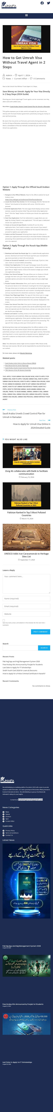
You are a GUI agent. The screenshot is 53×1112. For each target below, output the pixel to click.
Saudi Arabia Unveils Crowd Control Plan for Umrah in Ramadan (30, 106)
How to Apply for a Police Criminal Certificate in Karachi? (24, 673)
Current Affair (20, 78)
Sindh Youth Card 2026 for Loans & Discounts (20, 670)
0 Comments (39, 78)
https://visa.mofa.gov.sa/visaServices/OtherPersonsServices (23, 199)
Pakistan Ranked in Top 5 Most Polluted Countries (26, 514)
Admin (9, 75)
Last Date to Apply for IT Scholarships (17, 667)
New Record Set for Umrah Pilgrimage (16, 365)
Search (5, 644)
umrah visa (11, 394)
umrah (29, 392)
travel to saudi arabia (17, 392)
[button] (26, 15)
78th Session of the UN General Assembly (18, 370)
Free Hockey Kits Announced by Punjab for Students (23, 664)
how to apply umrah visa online (32, 381)
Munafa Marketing (26, 353)
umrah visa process (25, 397)
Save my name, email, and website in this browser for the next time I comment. (24, 624)
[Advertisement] (26, 158)
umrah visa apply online (38, 394)
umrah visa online (10, 397)
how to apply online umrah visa (24, 379)
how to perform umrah (16, 389)
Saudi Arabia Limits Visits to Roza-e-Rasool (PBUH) (20, 363)
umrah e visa (37, 392)
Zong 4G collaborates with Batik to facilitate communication (26, 472)
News (8, 78)
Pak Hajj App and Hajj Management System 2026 (21, 661)
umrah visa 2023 (22, 394)
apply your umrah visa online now (20, 376)
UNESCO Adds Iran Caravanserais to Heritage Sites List (26, 555)
